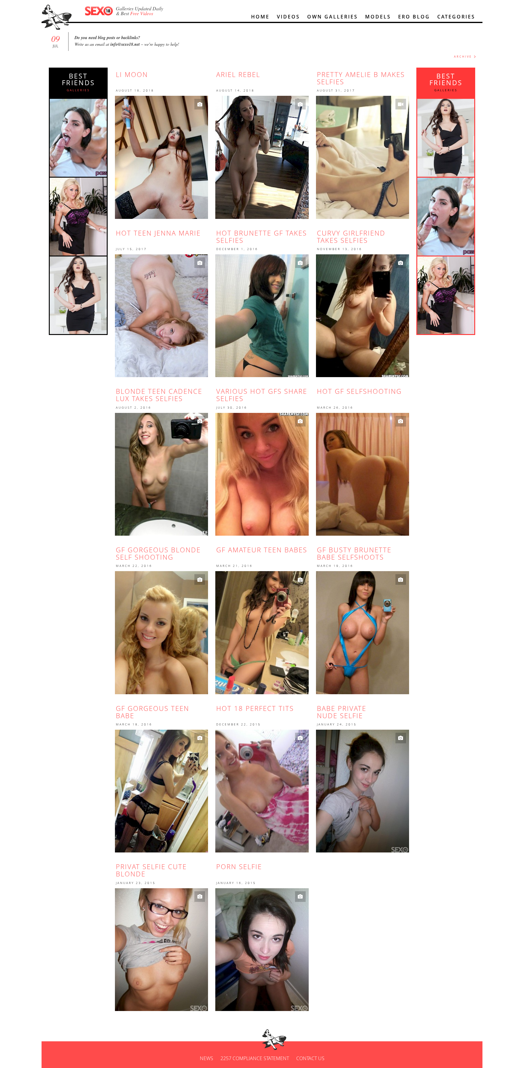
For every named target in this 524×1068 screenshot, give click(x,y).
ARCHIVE (463, 57)
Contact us (310, 1058)
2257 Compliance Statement (254, 1058)
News (206, 1058)
